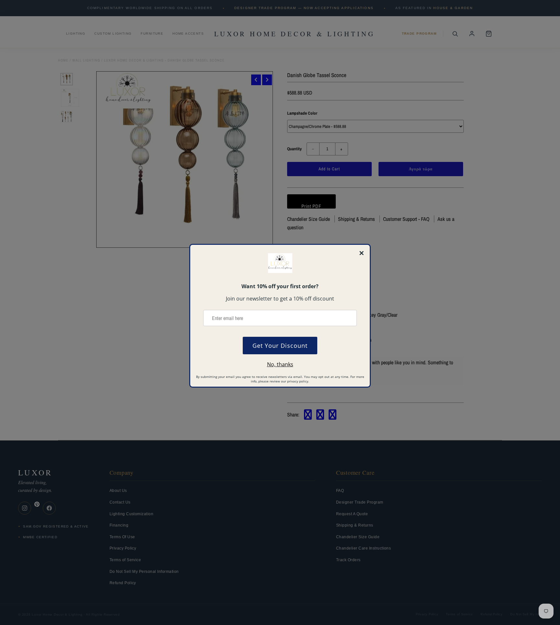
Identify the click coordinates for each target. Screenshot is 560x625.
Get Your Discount (280, 345)
